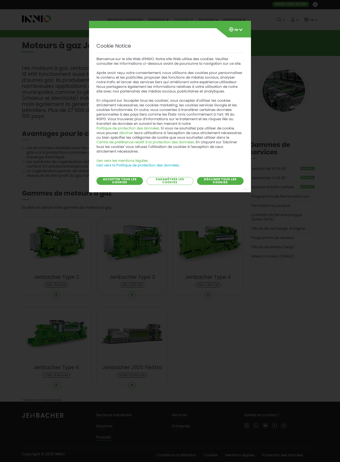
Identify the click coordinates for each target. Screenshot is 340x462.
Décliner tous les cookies (220, 181)
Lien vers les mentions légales (122, 160)
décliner (126, 133)
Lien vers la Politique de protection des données (137, 165)
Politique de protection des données (127, 128)
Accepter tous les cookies (120, 181)
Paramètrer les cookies (170, 181)
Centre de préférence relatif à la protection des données (145, 142)
